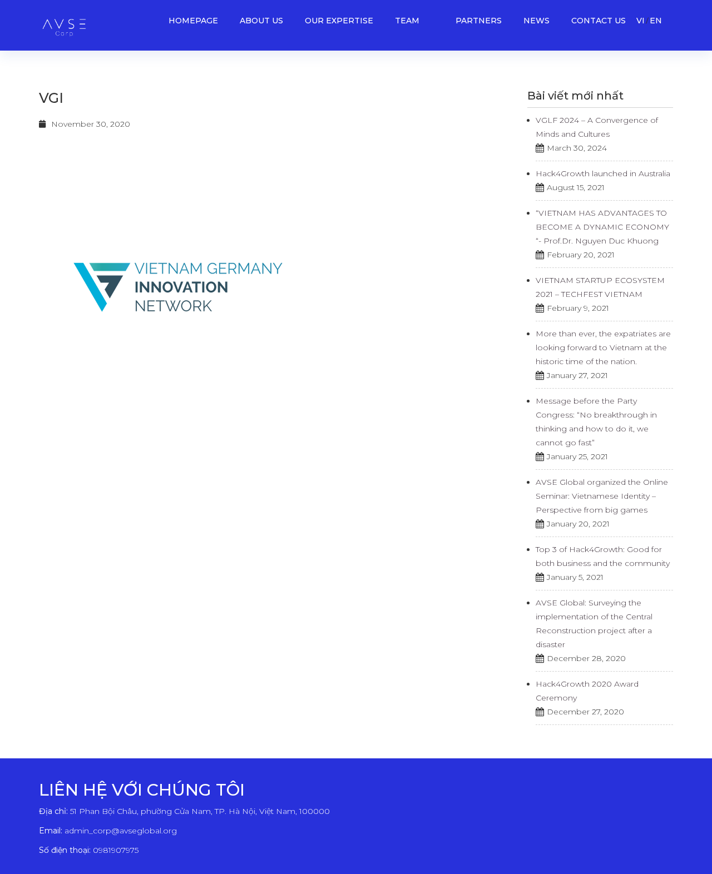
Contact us (598, 21)
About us (261, 21)
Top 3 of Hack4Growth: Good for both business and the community (603, 556)
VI (640, 21)
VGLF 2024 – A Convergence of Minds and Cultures (597, 127)
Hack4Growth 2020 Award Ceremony (587, 691)
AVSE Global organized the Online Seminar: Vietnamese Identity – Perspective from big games (602, 496)
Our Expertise (339, 21)
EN (656, 21)
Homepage (193, 21)
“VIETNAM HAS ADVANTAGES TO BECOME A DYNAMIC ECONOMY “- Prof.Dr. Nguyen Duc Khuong (602, 227)
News (536, 21)
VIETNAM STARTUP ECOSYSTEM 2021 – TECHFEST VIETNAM (600, 287)
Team (407, 21)
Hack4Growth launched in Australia (603, 173)
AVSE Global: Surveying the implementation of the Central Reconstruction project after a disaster (594, 623)
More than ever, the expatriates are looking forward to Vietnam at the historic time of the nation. (603, 347)
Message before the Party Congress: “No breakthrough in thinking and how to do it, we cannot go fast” (596, 422)
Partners (479, 21)
